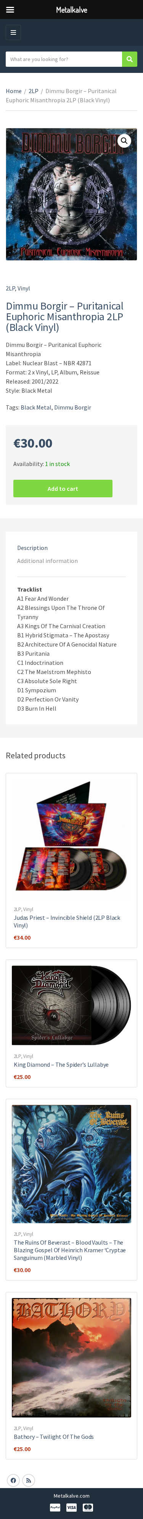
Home (14, 91)
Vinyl (24, 288)
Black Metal (36, 407)
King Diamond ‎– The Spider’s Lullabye (61, 1064)
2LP (34, 91)
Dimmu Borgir (72, 407)
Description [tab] (32, 547)
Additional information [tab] (47, 560)
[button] (124, 141)
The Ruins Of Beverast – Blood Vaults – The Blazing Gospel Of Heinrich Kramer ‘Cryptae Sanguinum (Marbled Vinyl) (70, 1249)
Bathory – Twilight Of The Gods (54, 1436)
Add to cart (63, 488)
